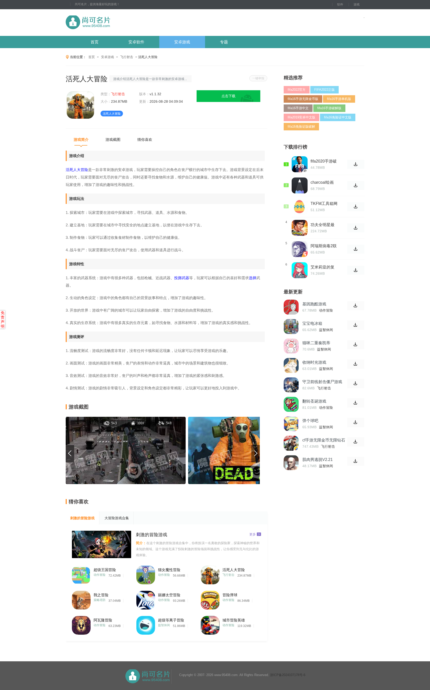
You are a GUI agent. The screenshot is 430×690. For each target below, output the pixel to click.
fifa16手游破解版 (329, 108)
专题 (224, 42)
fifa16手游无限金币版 (303, 99)
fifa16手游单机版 (339, 99)
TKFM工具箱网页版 (324, 203)
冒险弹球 (229, 595)
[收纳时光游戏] (291, 365)
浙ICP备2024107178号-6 (287, 675)
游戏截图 (113, 139)
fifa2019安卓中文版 (301, 117)
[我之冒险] (81, 598)
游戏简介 (81, 139)
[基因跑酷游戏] (291, 307)
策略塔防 (100, 600)
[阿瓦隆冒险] (81, 624)
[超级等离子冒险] (145, 624)
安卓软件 (136, 42)
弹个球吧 (310, 421)
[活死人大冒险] (210, 573)
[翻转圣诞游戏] (291, 404)
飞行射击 (126, 57)
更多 (252, 534)
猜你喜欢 (144, 139)
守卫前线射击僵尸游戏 (322, 382)
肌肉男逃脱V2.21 (317, 459)
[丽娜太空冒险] (145, 598)
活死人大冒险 (233, 570)
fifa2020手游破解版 (324, 161)
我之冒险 (101, 595)
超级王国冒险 (105, 570)
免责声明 (2, 319)
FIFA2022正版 (324, 89)
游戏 (357, 4)
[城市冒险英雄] (210, 624)
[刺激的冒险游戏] (101, 544)
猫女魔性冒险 (169, 570)
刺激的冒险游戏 (82, 518)
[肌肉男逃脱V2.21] (291, 462)
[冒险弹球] (210, 598)
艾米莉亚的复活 (322, 267)
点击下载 (228, 96)
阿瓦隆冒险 (103, 620)
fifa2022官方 (297, 89)
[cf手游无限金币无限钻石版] (291, 443)
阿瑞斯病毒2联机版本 (324, 246)
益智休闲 (164, 625)
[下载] (355, 305)
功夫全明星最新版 (322, 225)
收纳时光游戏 (314, 362)
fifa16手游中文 (298, 108)
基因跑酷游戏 (314, 304)
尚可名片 (115, 22)
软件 (340, 4)
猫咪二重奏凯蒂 (316, 343)
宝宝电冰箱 (312, 323)
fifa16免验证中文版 (337, 117)
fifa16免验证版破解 (301, 126)
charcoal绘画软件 (322, 182)
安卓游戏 (182, 42)
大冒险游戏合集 (117, 518)
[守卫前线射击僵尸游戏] (291, 384)
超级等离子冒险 (171, 620)
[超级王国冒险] (81, 573)
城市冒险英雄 (233, 620)
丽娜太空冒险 (169, 595)
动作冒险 (100, 574)
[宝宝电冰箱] (291, 326)
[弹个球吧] (291, 423)
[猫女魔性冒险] (145, 573)
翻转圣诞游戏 (314, 401)
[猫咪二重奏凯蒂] (291, 346)
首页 (95, 42)
